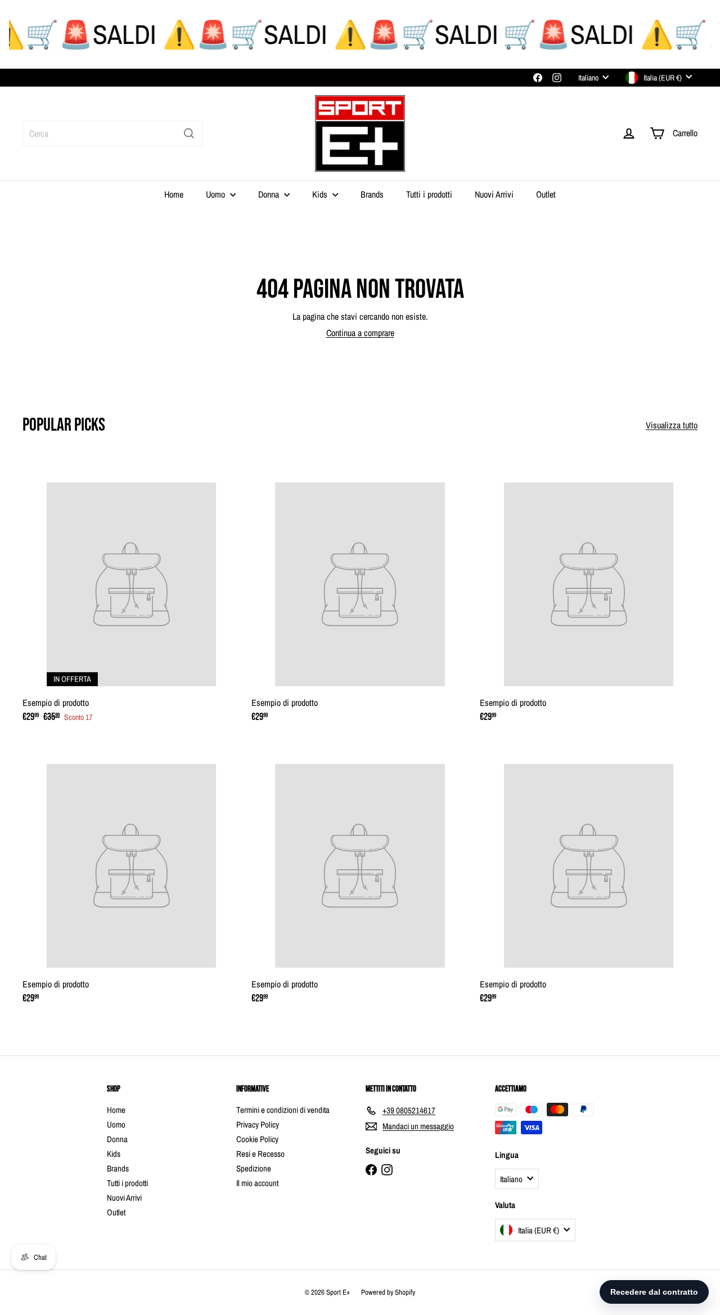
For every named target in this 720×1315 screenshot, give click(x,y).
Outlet (546, 194)
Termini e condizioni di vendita (283, 1110)
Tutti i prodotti (429, 194)
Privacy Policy (257, 1124)
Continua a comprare (360, 332)
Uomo (216, 194)
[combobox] (112, 133)
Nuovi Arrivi (494, 194)
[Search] (189, 133)
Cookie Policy (257, 1139)
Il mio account (257, 1183)
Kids (321, 194)
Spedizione (253, 1168)
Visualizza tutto (672, 425)
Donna (269, 194)
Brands (372, 194)
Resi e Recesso (260, 1154)
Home (173, 194)
